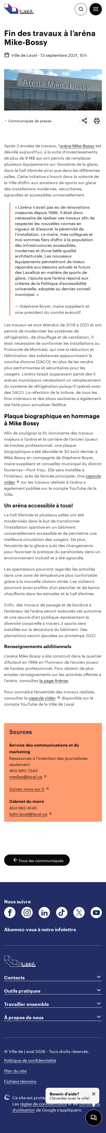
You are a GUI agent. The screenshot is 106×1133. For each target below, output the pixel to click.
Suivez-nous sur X (27, 788)
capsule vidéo (42, 697)
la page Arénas (53, 680)
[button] (96, 9)
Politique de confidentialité (30, 1060)
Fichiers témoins (20, 1081)
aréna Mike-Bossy (77, 145)
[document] (53, 450)
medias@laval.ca (25, 776)
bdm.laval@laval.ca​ (28, 813)
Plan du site (15, 1070)
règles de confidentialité (43, 1103)
